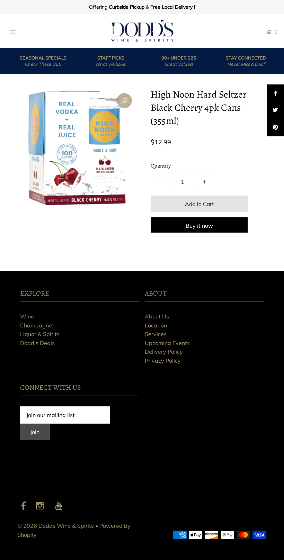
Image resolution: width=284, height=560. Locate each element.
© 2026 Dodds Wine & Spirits (55, 525)
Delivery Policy (164, 351)
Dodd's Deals (37, 343)
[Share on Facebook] (275, 93)
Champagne (36, 325)
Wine (27, 316)
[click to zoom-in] (124, 100)
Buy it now (199, 225)
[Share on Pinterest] (275, 127)
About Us (157, 316)
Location (156, 325)
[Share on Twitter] (275, 110)
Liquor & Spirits (40, 334)
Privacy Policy (163, 360)
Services (156, 334)
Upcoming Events (167, 343)
